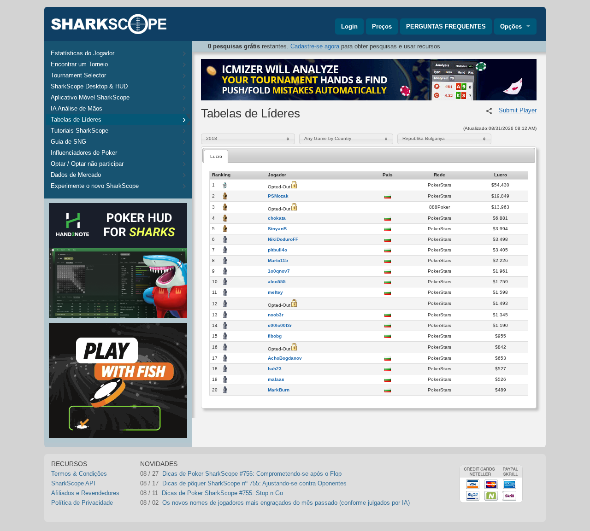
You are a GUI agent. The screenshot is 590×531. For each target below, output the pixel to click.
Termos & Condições (79, 473)
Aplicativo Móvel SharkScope (90, 97)
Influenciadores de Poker (84, 152)
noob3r (275, 315)
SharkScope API (73, 483)
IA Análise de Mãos (76, 108)
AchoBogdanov (285, 358)
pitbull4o (277, 250)
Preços (382, 26)
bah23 (275, 369)
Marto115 (278, 260)
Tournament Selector (78, 75)
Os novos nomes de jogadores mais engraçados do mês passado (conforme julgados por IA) (286, 502)
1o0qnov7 (279, 271)
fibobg (275, 336)
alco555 (277, 282)
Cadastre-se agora (314, 46)
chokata (277, 218)
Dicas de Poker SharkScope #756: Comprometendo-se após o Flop (252, 473)
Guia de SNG (68, 141)
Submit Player (518, 110)
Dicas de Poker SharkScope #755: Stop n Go (222, 493)
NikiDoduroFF (283, 239)
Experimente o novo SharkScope (95, 185)
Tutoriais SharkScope (79, 130)
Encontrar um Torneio (79, 64)
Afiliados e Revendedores (85, 493)
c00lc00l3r (280, 325)
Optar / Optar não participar (87, 163)
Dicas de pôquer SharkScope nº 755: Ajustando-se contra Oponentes (254, 483)
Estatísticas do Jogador (82, 53)
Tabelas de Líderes (76, 119)
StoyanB (277, 229)
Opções (511, 26)
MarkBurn (278, 390)
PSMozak (278, 196)
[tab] (216, 156)
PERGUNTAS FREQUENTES (446, 26)
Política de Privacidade (82, 502)
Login (349, 26)
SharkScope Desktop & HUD (89, 86)
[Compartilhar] (489, 111)
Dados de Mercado (76, 174)
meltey (275, 292)
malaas (276, 379)
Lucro (216, 156)
